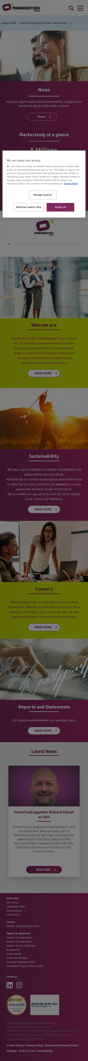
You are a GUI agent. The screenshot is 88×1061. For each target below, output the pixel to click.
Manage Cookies (43, 194)
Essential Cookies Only (28, 207)
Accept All (60, 207)
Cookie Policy (70, 183)
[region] (44, 184)
